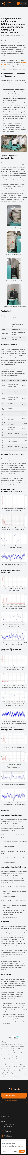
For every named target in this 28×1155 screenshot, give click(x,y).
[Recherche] (22, 3)
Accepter (22, 1151)
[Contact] (18, 3)
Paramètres (4, 1151)
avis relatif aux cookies (13, 1148)
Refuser (15, 1151)
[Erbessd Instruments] (7, 3)
